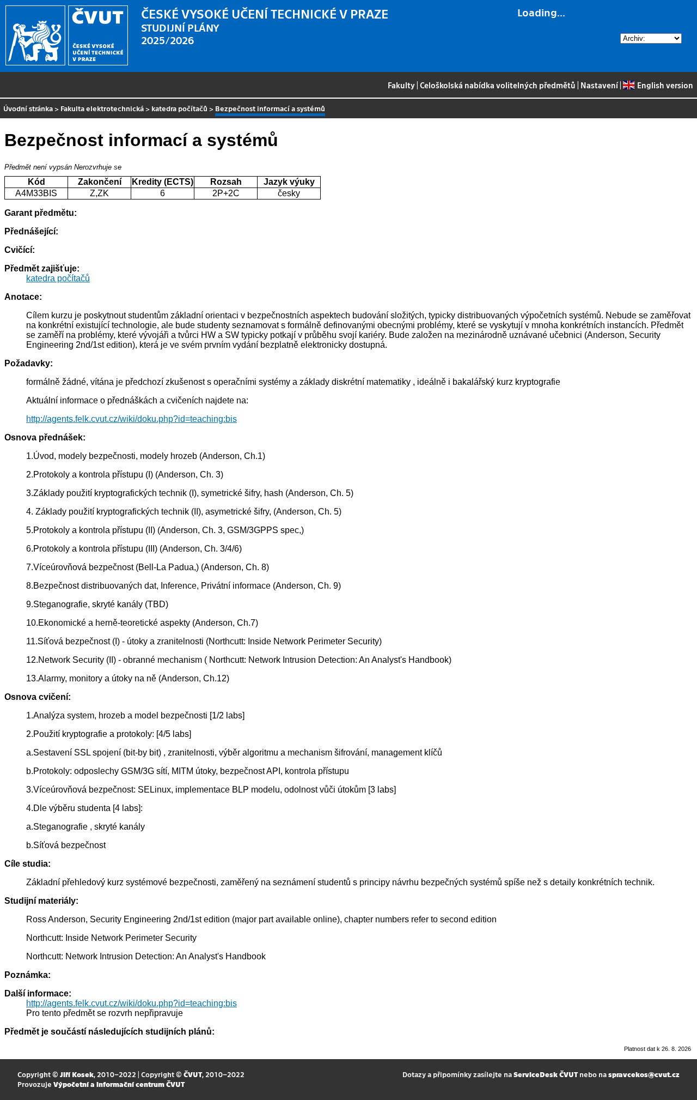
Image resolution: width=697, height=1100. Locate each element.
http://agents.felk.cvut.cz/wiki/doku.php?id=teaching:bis (131, 419)
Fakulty (401, 85)
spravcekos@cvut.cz (644, 1074)
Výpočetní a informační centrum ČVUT (119, 1084)
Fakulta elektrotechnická (102, 108)
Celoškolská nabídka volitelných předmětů (498, 85)
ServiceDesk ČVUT (545, 1074)
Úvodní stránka (28, 108)
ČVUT (193, 1074)
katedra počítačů (179, 108)
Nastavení (599, 85)
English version (665, 85)
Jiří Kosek (77, 1074)
